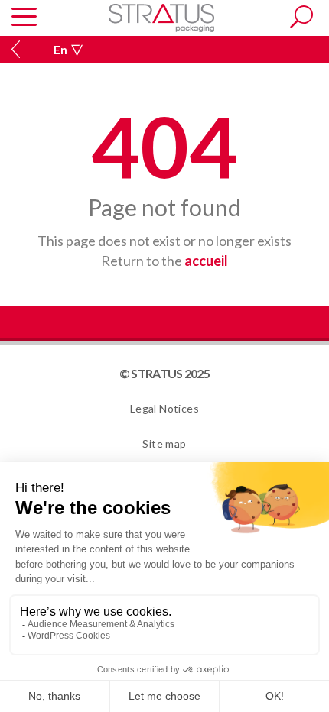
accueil (206, 260)
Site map (164, 443)
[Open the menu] (24, 18)
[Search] (301, 17)
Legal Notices (164, 408)
